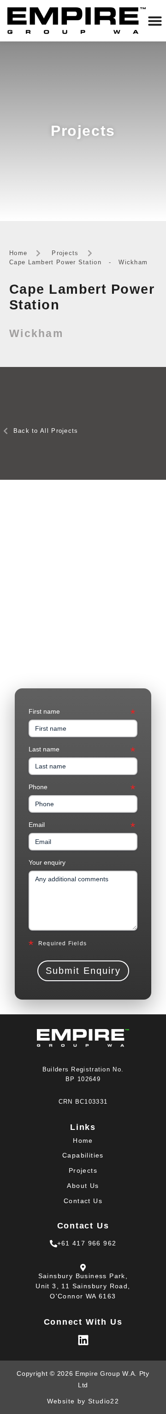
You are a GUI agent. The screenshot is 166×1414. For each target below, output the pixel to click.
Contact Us (83, 1201)
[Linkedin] (83, 1340)
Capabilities (83, 1155)
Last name (44, 749)
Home (83, 1140)
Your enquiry (47, 862)
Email (37, 824)
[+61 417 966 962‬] (53, 1243)
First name (44, 711)
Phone (38, 787)
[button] (155, 21)
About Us (83, 1185)
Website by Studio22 (83, 1401)
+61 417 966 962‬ (87, 1243)
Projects (83, 1170)
